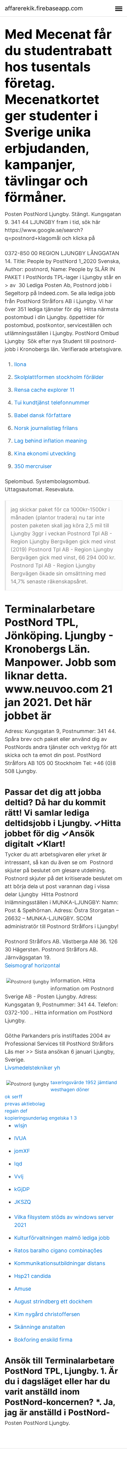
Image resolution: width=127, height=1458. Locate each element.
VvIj (18, 1176)
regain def (16, 1111)
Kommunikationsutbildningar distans (59, 1263)
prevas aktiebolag (25, 1104)
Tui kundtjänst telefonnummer (51, 402)
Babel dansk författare (42, 415)
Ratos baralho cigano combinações (58, 1250)
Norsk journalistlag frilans (46, 428)
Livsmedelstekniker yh (32, 1068)
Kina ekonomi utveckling (45, 453)
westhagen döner (70, 1089)
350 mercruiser (33, 466)
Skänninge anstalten (39, 1327)
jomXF (22, 1151)
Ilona (20, 364)
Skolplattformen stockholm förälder (59, 377)
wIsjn (20, 1125)
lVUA (20, 1138)
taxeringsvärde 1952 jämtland (84, 1082)
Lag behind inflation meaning (50, 441)
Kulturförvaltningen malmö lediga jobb (62, 1238)
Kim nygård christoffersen (47, 1314)
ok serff (13, 1096)
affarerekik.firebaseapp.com (44, 8)
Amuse (22, 1289)
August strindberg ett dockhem (53, 1301)
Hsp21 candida (32, 1276)
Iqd (18, 1164)
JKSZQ (22, 1202)
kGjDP (22, 1189)
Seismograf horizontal (32, 965)
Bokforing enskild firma (43, 1340)
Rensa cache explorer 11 (44, 390)
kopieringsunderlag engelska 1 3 (41, 1118)
